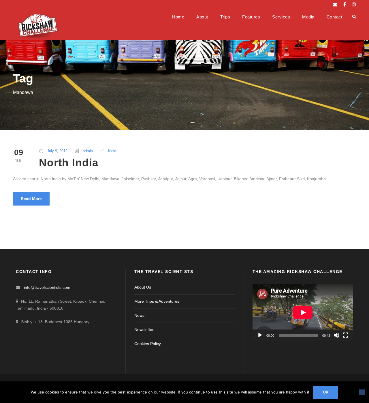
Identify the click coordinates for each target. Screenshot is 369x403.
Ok (326, 392)
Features (251, 16)
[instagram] (354, 4)
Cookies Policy (147, 343)
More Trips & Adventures (156, 301)
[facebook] (344, 4)
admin (88, 151)
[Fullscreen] (346, 335)
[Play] (260, 335)
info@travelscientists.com (47, 287)
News (139, 315)
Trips (225, 16)
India (112, 151)
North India (69, 163)
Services (281, 16)
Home (178, 16)
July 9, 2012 (57, 151)
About (202, 16)
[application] (303, 312)
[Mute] (336, 335)
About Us (142, 287)
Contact (334, 16)
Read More (31, 198)
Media (308, 16)
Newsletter (144, 329)
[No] (362, 392)
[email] (335, 4)
